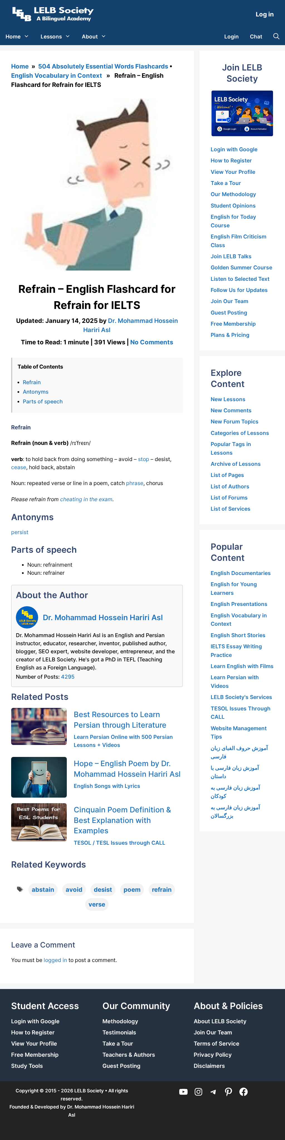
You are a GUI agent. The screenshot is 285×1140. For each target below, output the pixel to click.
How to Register (231, 160)
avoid (74, 889)
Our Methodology (233, 194)
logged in (55, 960)
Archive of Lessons (236, 464)
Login (231, 36)
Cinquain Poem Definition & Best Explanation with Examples (122, 820)
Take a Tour (226, 183)
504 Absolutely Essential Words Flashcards (103, 66)
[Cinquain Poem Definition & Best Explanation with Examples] (39, 822)
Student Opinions (233, 205)
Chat (256, 36)
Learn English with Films (242, 666)
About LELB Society (220, 1021)
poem (132, 889)
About (90, 36)
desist (103, 889)
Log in (265, 14)
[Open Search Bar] (276, 36)
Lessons (51, 36)
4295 (68, 676)
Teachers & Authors (128, 1054)
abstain (43, 889)
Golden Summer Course (241, 267)
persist (19, 532)
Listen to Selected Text (240, 279)
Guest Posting (229, 312)
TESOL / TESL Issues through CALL (119, 842)
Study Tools (27, 1066)
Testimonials (119, 1032)
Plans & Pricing (230, 335)
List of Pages (227, 475)
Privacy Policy (213, 1054)
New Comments (231, 410)
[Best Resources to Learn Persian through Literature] (39, 726)
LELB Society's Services (241, 697)
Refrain (32, 382)
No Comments (151, 342)
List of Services (230, 508)
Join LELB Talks (231, 256)
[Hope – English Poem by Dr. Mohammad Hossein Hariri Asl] (39, 777)
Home (13, 36)
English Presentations (239, 604)
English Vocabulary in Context (56, 75)
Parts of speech (43, 401)
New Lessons (228, 399)
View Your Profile (233, 172)
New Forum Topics (235, 421)
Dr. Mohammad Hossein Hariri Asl (103, 617)
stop (143, 459)
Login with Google (234, 149)
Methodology (120, 1021)
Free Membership (233, 323)
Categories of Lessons (240, 433)
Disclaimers (209, 1066)
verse (97, 904)
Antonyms (35, 391)
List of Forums (229, 497)
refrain (162, 889)
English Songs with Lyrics (107, 786)
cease (18, 467)
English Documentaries (241, 573)
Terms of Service (216, 1043)
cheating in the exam (86, 499)
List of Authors (230, 486)
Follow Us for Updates (239, 290)
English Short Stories (238, 635)
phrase (134, 483)
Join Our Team (229, 301)
